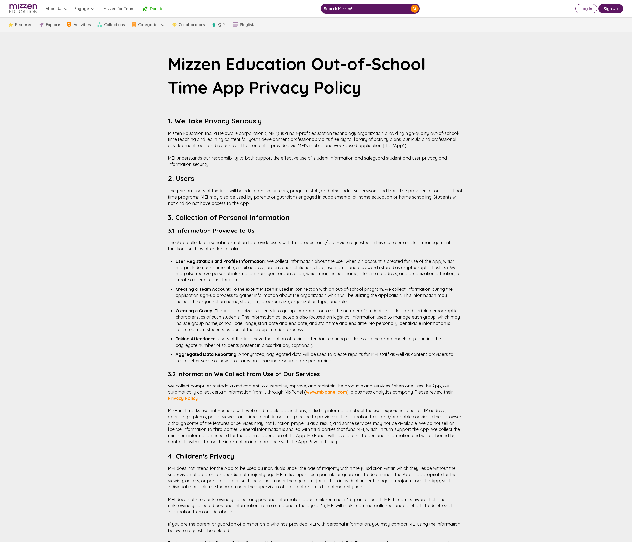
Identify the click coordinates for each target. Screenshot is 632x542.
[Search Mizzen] (415, 9)
